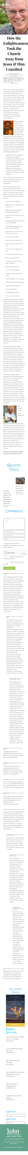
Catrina (8, 616)
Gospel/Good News (8, 79)
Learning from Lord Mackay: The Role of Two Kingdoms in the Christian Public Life (7, 497)
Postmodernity (15, 81)
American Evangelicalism (15, 77)
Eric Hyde (5, 809)
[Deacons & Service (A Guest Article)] (20, 478)
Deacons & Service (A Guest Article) (20, 488)
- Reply (4, 574)
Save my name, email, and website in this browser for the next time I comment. (13, 545)
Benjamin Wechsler (18, 1147)
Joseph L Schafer (7, 573)
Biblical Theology (7, 78)
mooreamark (6, 748)
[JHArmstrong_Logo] (14, 1128)
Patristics (8, 81)
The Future (10, 82)
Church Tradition (17, 78)
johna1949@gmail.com (17, 1139)
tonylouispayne (6, 793)
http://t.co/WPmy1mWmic (11, 804)
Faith (23, 78)
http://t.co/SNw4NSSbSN (11, 774)
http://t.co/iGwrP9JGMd (10, 757)
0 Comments (21, 493)
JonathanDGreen (7, 762)
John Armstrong (14, 73)
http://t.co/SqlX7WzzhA (16, 787)
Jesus (15, 79)
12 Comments (14, 83)
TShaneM (5, 779)
